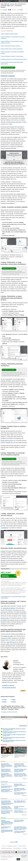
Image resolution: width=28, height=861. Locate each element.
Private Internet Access (7, 440)
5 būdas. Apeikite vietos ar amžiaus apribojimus (12, 48)
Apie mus (4, 845)
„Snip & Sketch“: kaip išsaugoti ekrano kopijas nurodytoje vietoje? (6, 807)
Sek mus (13, 852)
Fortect (6, 217)
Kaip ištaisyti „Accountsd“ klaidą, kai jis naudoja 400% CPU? (20, 789)
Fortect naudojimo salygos (6, 596)
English (13, 699)
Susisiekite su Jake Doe (8, 685)
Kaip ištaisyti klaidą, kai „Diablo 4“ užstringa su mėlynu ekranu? (6, 770)
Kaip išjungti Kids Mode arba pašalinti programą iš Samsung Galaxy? (7, 790)
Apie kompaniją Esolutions (9, 687)
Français (4, 699)
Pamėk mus (21, 852)
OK (18, 859)
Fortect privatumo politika (16, 596)
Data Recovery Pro (12, 642)
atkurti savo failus (8, 636)
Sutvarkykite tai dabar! (7, 67)
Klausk (3, 717)
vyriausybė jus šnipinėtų (9, 608)
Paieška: (16, 1)
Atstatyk (25, 833)
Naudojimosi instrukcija (12, 845)
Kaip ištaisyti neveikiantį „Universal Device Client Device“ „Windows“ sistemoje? (20, 765)
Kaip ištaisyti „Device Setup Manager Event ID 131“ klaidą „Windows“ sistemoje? (20, 774)
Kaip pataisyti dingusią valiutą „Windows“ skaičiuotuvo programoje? (20, 770)
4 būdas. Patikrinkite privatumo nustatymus (10, 45)
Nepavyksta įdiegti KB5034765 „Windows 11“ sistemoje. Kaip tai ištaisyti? (6, 765)
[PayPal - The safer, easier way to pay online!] (23, 690)
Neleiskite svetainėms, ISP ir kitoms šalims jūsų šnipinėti (14, 59)
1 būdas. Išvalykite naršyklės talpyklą (9, 33)
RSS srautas (5, 852)
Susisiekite (24, 848)
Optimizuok (24, 814)
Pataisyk (21, 9)
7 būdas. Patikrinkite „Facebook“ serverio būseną (12, 56)
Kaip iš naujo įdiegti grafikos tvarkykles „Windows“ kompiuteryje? (7, 812)
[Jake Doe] (9, 9)
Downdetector (4, 527)
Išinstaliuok (24, 795)
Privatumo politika (4, 859)
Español (14, 701)
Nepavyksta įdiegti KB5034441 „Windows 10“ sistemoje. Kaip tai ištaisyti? (6, 774)
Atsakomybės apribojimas (6, 848)
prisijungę (5, 711)
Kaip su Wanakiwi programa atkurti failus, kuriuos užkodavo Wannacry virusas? (20, 828)
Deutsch (4, 701)
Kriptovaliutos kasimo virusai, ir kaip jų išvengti (7, 755)
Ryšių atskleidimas (17, 848)
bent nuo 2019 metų (16, 122)
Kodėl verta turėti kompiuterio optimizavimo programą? (20, 755)
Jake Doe (5, 9)
